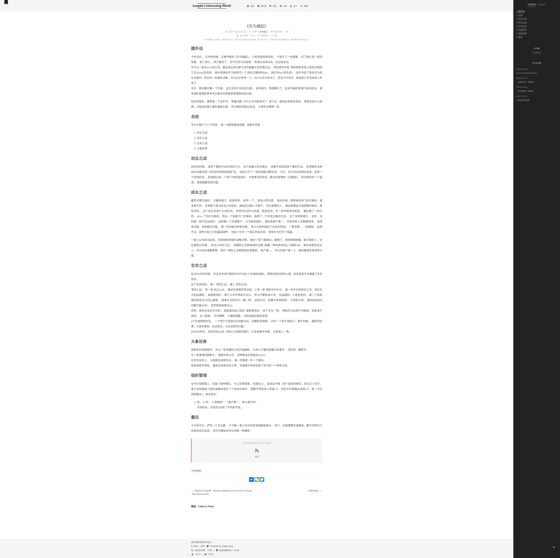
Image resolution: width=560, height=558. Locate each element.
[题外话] (320, 48)
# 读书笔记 (196, 471)
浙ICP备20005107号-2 (201, 542)
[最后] (320, 417)
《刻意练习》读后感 (524, 80)
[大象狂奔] (320, 341)
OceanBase (536, 53)
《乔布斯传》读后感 (524, 89)
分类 (285, 6)
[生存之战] (320, 265)
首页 (252, 6)
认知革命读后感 (523, 98)
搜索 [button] (306, 6)
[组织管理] (320, 375)
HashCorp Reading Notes (526, 71)
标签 (275, 6)
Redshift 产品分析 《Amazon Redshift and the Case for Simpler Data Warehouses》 (222, 492)
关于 (295, 6)
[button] (536, 43)
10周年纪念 (313, 491)
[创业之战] (320, 158)
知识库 (263, 6)
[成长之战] (320, 192)
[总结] (320, 116)
